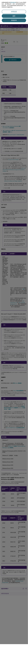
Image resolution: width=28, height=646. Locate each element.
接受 (14, 16)
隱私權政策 (13, 2)
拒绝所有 (14, 20)
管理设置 (14, 11)
